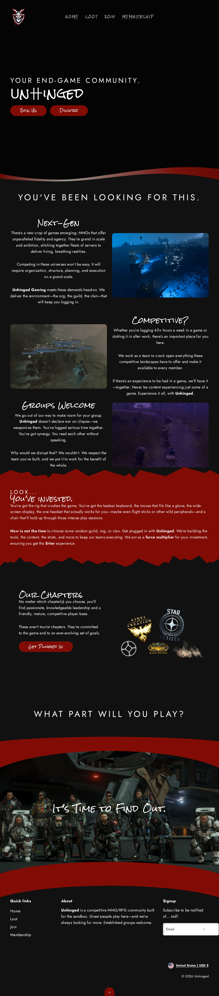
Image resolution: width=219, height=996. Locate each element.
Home (71, 17)
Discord (69, 110)
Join (109, 17)
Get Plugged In (45, 646)
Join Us (28, 110)
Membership (138, 17)
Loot (92, 17)
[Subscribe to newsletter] (204, 929)
